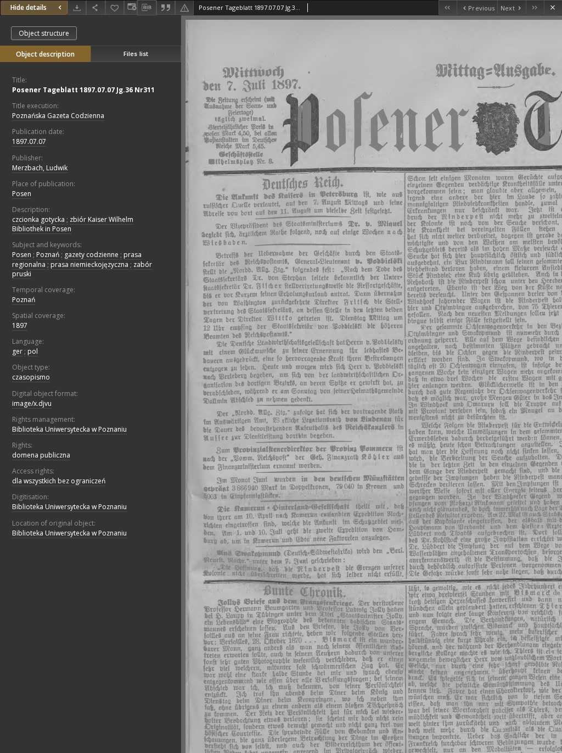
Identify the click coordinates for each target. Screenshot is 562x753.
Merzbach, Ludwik (40, 167)
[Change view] (130, 7)
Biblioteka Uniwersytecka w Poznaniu (69, 429)
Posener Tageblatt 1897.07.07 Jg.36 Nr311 (83, 89)
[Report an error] (184, 7)
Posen (21, 193)
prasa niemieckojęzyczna (89, 264)
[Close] (553, 7)
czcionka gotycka (38, 219)
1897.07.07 (29, 141)
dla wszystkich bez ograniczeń (58, 481)
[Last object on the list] (535, 7)
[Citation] (165, 7)
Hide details (28, 7)
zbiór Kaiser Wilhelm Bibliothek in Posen (72, 224)
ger (17, 351)
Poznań (47, 254)
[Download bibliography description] (146, 7)
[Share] (95, 7)
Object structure (44, 33)
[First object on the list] (448, 7)
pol (32, 351)
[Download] (77, 7)
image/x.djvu (32, 403)
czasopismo (31, 377)
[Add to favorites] (114, 7)
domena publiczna (41, 455)
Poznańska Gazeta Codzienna (58, 115)
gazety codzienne (91, 254)
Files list (135, 53)
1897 (19, 325)
